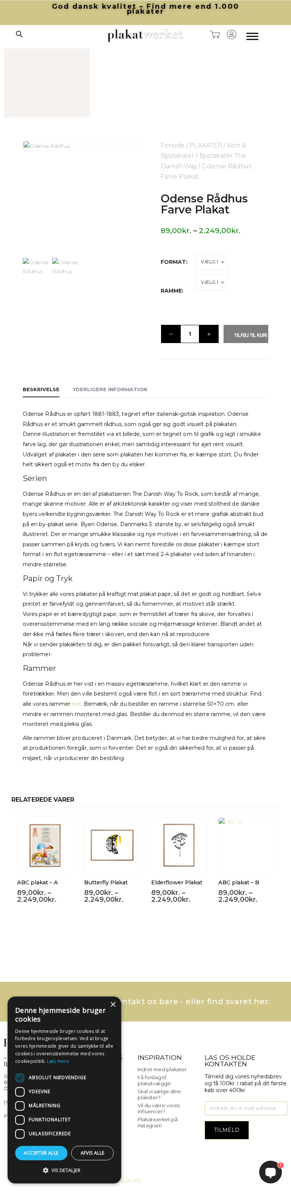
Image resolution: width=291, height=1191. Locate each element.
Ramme (171, 290)
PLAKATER (205, 145)
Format (173, 262)
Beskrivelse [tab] (41, 389)
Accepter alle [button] (41, 1153)
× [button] (113, 1005)
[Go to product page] (44, 845)
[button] (19, 34)
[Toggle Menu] (252, 36)
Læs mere (58, 1061)
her (76, 703)
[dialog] (64, 1090)
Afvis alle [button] (93, 1153)
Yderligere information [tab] (110, 389)
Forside (173, 145)
